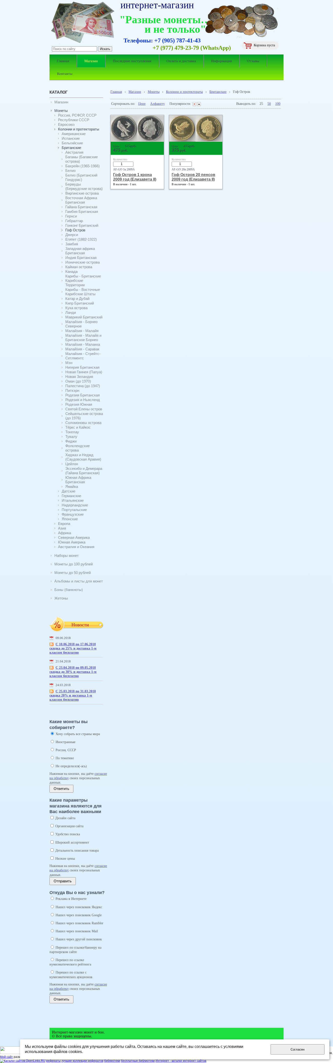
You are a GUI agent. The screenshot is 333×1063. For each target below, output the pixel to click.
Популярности (179, 104)
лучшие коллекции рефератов (82, 1061)
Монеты (153, 92)
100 (277, 104)
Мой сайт (6, 1057)
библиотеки (112, 1061)
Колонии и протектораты (184, 92)
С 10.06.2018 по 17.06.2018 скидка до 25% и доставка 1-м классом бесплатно (73, 648)
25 (261, 104)
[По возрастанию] (199, 104)
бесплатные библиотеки (138, 1061)
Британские (217, 92)
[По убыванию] (194, 104)
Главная (116, 92)
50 (269, 104)
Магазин (134, 92)
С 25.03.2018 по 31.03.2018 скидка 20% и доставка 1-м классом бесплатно (72, 695)
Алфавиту (157, 104)
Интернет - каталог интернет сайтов (181, 1061)
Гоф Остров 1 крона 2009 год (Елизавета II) (134, 176)
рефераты (53, 1061)
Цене (142, 104)
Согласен (297, 1049)
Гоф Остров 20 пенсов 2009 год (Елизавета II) (193, 176)
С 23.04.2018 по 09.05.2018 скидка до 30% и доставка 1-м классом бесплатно (73, 672)
